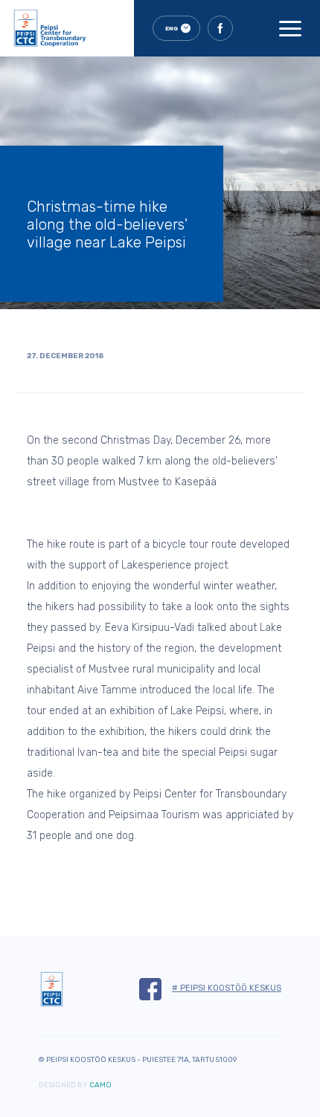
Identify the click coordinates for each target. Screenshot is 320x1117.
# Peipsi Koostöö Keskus (226, 988)
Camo (100, 1085)
